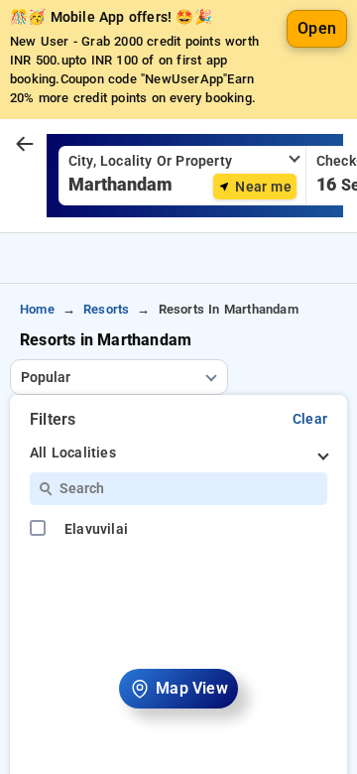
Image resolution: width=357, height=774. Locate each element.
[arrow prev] (25, 145)
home (37, 309)
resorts (106, 309)
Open (317, 28)
